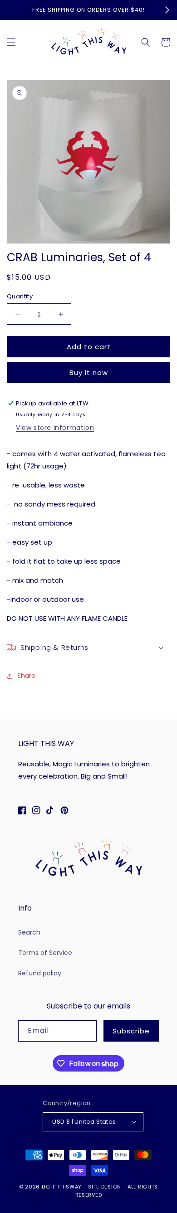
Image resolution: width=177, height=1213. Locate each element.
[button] (11, 42)
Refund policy (39, 973)
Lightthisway (62, 1186)
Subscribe (131, 1031)
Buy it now (88, 372)
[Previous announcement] (10, 10)
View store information (55, 427)
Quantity (20, 296)
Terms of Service (45, 952)
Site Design (104, 1186)
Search (29, 932)
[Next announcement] (167, 10)
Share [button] (26, 675)
